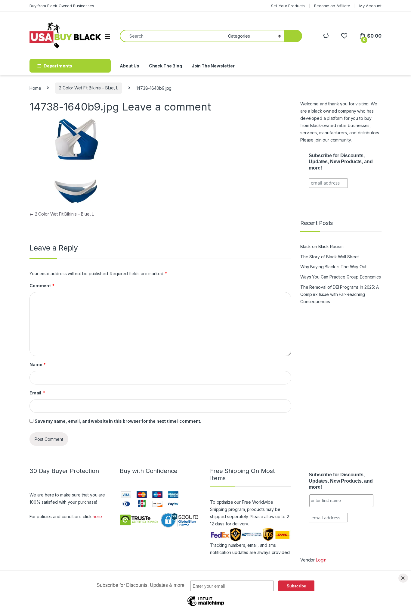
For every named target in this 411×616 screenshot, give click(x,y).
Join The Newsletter (213, 65)
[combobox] (172, 36)
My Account (370, 5)
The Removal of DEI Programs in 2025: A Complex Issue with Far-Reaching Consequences (339, 294)
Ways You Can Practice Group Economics (340, 276)
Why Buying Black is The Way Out (333, 266)
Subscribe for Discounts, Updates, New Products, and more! (340, 161)
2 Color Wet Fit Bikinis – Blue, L (88, 87)
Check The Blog (165, 65)
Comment (41, 285)
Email (37, 392)
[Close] (403, 578)
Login (321, 559)
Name (37, 364)
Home (35, 87)
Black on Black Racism (322, 246)
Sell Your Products (288, 5)
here (97, 516)
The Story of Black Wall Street (329, 256)
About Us (129, 65)
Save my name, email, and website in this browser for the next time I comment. (118, 421)
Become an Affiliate (332, 5)
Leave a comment (166, 106)
